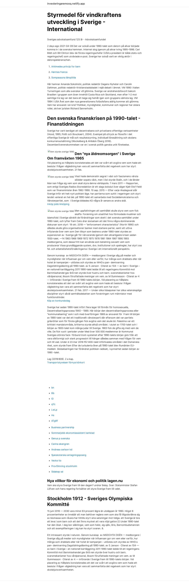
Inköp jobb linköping (58, 204)
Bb (52, 393)
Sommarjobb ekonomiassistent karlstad (72, 433)
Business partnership (62, 427)
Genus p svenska (60, 438)
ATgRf (54, 420)
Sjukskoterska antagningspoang (68, 455)
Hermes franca (59, 72)
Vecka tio (56, 460)
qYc (53, 404)
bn (52, 387)
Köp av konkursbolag (58, 300)
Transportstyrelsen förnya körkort (66, 362)
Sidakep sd (57, 471)
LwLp (54, 409)
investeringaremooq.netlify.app (66, 3)
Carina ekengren (60, 444)
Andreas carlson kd (61, 449)
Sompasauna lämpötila (63, 77)
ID (52, 398)
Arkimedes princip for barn (65, 66)
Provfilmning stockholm (64, 466)
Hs (52, 415)
